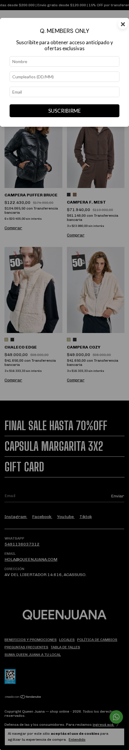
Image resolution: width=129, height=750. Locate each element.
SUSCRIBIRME (64, 111)
